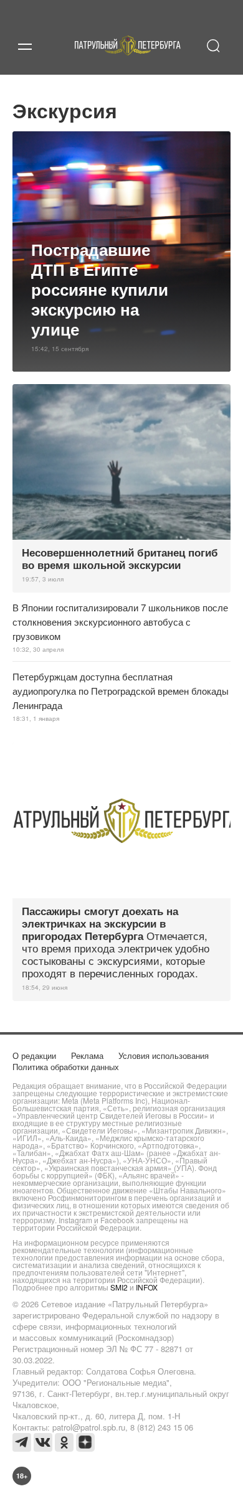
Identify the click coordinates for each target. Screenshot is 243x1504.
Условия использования (163, 1055)
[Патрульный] (128, 60)
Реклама (87, 1055)
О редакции (34, 1055)
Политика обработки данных (65, 1067)
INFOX (147, 1287)
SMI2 (119, 1287)
